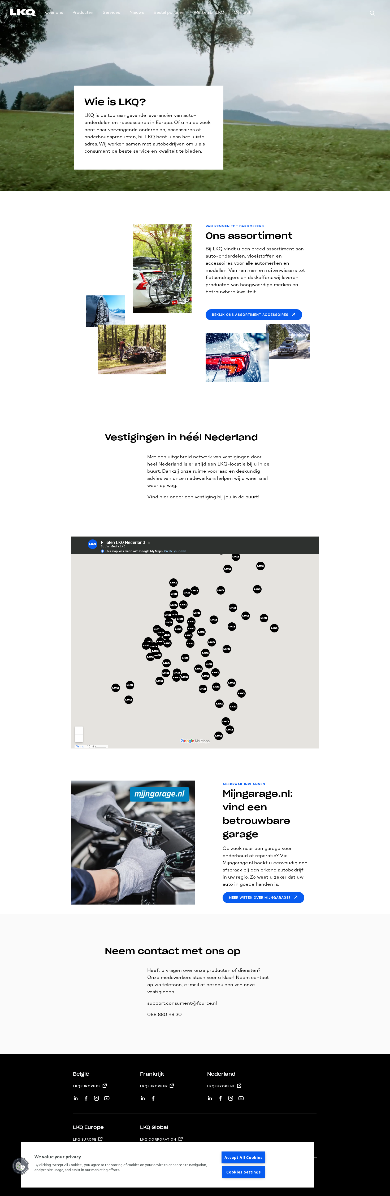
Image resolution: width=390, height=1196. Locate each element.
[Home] (16, 13)
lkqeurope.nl (221, 1086)
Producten (82, 12)
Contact (242, 12)
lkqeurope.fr (154, 1086)
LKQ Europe (84, 1139)
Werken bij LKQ (209, 12)
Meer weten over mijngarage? (260, 898)
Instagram (96, 1096)
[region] (167, 1165)
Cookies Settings (243, 1172)
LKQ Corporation (158, 1139)
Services (111, 12)
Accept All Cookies (243, 1157)
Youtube (107, 1096)
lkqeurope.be (87, 1086)
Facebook (86, 1096)
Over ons (54, 12)
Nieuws (136, 12)
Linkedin (76, 1096)
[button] (20, 1166)
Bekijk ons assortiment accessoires (250, 315)
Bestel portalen (169, 12)
